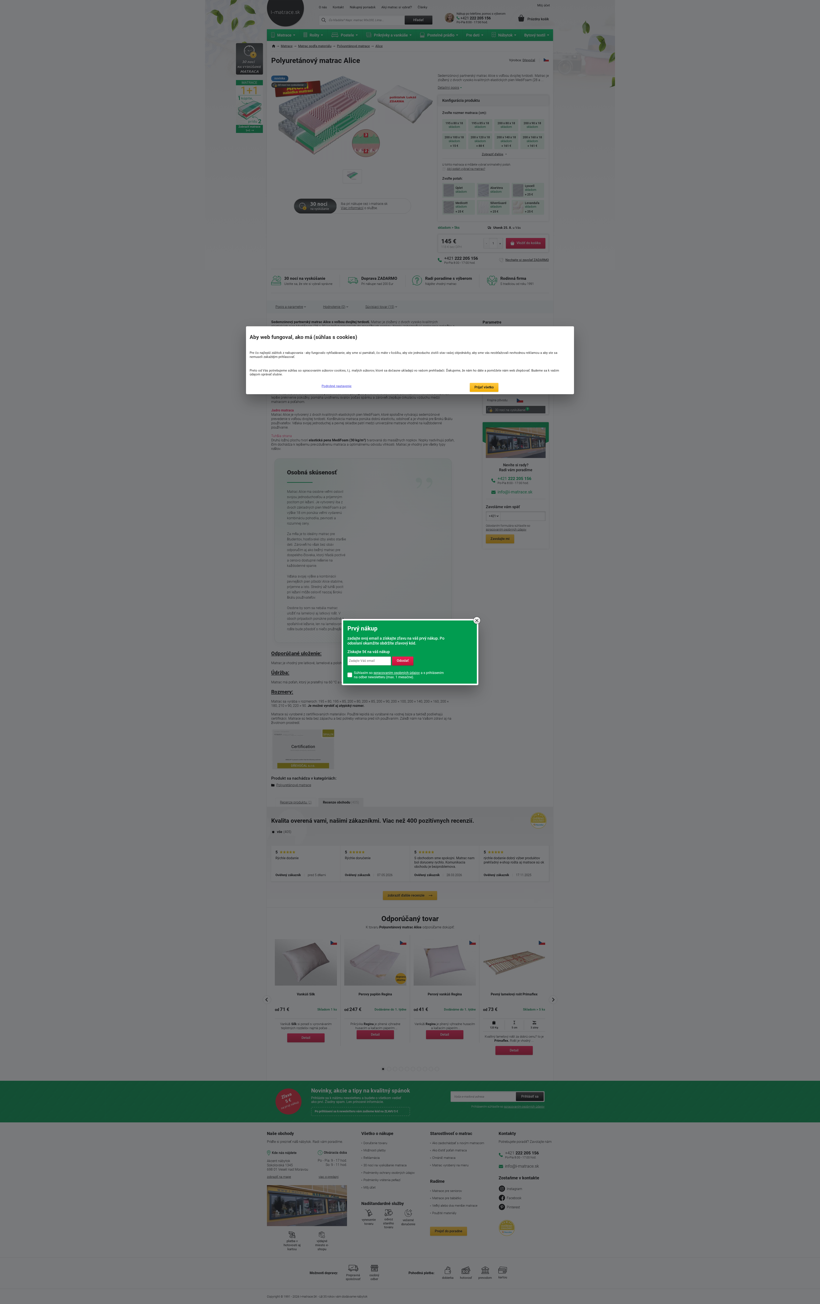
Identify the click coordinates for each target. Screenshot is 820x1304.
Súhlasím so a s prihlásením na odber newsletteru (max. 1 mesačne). (399, 675)
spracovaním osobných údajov (396, 673)
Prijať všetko (484, 387)
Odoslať (403, 661)
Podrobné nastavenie (336, 386)
